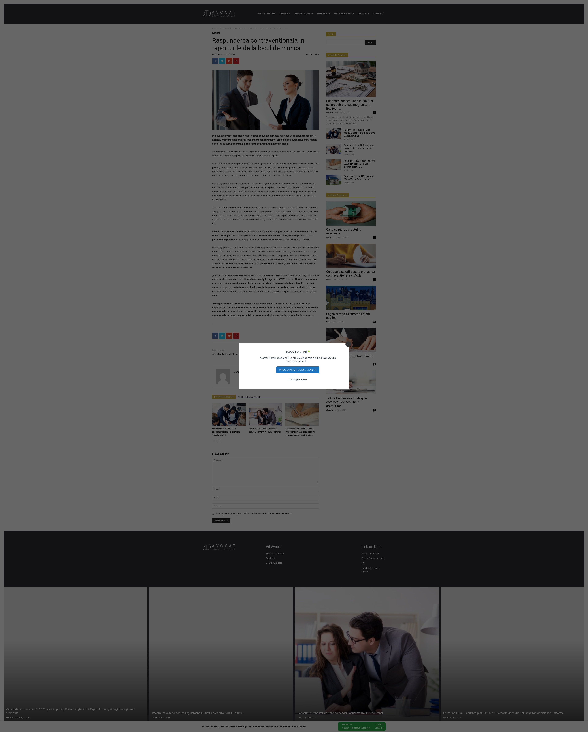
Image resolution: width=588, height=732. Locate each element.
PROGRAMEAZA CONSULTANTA (297, 369)
